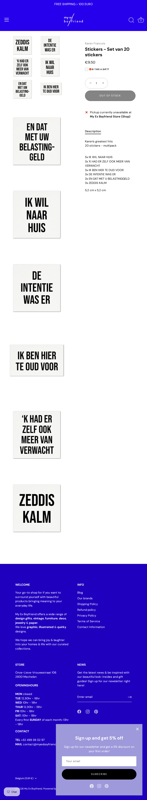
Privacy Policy (86, 615)
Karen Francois (95, 43)
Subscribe (99, 774)
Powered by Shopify (54, 788)
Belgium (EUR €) (24, 778)
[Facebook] (92, 786)
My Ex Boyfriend (33, 788)
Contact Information (91, 627)
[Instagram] (99, 786)
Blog (80, 592)
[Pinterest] (107, 786)
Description (93, 131)
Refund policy (86, 610)
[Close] (137, 729)
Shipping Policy (87, 604)
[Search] (131, 20)
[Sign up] (130, 697)
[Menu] (6, 19)
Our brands (85, 598)
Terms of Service (88, 621)
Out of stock (110, 95)
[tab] (95, 131)
